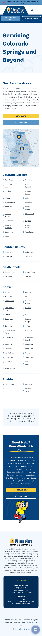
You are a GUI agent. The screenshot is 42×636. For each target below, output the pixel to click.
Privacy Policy (16, 629)
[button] (32, 10)
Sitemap (27, 629)
